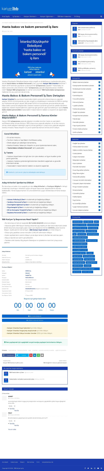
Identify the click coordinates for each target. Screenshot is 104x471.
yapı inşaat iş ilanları (86, 125)
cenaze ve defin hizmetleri (86, 180)
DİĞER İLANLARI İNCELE (35, 320)
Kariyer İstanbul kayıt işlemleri (18, 328)
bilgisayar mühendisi (79, 225)
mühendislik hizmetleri (86, 147)
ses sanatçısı (76, 272)
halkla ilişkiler (86, 197)
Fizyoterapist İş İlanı (15, 207)
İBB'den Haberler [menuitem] (64, 16)
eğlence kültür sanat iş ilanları (86, 150)
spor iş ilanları (86, 163)
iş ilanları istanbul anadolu (46, 350)
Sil (14, 406)
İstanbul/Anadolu (30, 288)
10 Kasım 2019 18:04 (14, 398)
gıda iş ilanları (86, 153)
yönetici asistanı (87, 272)
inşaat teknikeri (89, 259)
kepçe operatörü (91, 262)
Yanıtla (10, 406)
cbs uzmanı (81, 234)
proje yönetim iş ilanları (86, 187)
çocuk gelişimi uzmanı (80, 250)
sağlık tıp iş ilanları (14, 22)
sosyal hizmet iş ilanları (86, 115)
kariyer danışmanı (78, 262)
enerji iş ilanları (86, 190)
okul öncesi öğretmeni (79, 243)
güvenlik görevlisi (93, 234)
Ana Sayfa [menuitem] (6, 16)
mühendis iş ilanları (86, 109)
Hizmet (27, 273)
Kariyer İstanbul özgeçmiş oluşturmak (21, 331)
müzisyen (87, 265)
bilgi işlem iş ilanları (86, 160)
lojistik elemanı (77, 265)
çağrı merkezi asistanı (79, 247)
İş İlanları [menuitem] (16, 16)
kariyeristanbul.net (47, 462)
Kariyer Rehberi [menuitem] (30, 16)
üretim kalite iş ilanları (86, 129)
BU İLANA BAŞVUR (35, 316)
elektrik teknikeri (91, 231)
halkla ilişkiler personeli (80, 237)
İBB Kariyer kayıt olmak (39, 230)
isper (29, 350)
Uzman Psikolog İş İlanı (16, 199)
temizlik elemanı (93, 225)
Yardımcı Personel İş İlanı (16, 202)
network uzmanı (92, 240)
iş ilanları (35, 350)
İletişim (22, 462)
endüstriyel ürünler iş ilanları (86, 89)
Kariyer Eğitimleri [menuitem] (46, 16)
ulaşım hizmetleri (86, 157)
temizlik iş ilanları (86, 122)
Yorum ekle (12, 429)
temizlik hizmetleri (86, 167)
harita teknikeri (77, 259)
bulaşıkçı (90, 253)
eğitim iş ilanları (86, 92)
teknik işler (86, 119)
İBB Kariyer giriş (19, 468)
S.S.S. (38, 462)
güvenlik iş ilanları (86, 99)
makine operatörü (78, 240)
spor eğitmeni (88, 221)
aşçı (74, 234)
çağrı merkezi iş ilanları (86, 207)
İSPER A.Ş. (28, 271)
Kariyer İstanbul (8, 99)
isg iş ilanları (86, 200)
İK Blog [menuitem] (77, 16)
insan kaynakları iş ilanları (86, 170)
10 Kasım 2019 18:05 (14, 415)
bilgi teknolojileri (86, 173)
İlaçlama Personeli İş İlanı (17, 213)
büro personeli (93, 228)
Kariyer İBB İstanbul (50, 83)
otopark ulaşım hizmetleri (86, 183)
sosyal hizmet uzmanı (79, 228)
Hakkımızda (14, 462)
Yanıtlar (12, 409)
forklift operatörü (89, 256)
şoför (96, 221)
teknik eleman (77, 221)
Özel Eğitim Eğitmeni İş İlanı (18, 205)
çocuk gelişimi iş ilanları (86, 210)
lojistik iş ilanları (86, 105)
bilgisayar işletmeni (79, 253)
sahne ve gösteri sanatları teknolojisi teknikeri (83, 269)
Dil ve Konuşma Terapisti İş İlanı (19, 210)
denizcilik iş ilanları (86, 177)
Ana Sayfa (5, 22)
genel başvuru (86, 95)
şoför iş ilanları (86, 132)
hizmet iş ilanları (22, 350)
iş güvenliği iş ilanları (86, 203)
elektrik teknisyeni (78, 231)
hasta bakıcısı (12, 350)
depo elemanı (77, 256)
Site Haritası (30, 462)
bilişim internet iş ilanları (86, 82)
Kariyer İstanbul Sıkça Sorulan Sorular (21, 333)
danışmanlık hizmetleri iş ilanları (86, 85)
